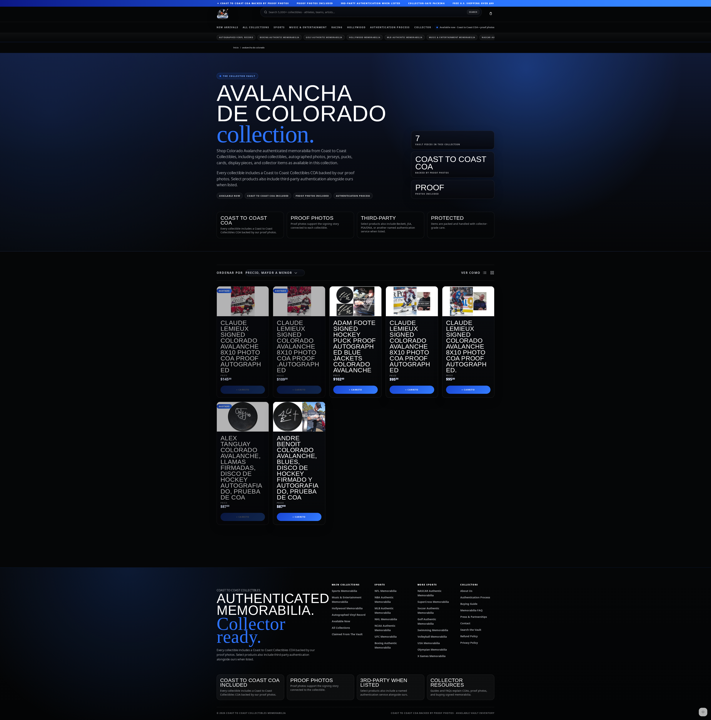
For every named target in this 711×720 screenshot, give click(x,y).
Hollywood (356, 27)
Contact (465, 623)
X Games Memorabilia (431, 656)
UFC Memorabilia (386, 636)
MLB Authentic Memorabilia (404, 37)
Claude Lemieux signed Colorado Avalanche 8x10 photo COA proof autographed (410, 346)
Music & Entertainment (308, 27)
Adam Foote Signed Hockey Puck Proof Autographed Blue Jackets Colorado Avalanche (354, 346)
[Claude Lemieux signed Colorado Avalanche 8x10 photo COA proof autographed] (412, 301)
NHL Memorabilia (386, 619)
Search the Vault (470, 630)
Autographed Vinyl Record (236, 37)
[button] (490, 14)
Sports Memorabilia (344, 591)
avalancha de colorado (253, 47)
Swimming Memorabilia (433, 630)
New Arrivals (227, 27)
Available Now (229, 195)
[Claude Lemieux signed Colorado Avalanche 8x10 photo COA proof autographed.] (468, 301)
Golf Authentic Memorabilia (324, 37)
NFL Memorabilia (385, 591)
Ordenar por (230, 273)
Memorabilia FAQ (471, 610)
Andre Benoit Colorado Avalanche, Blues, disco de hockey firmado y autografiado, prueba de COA (297, 468)
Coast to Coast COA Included (268, 195)
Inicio (236, 47)
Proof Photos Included (312, 195)
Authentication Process (390, 27)
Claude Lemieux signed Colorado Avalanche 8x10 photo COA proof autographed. (466, 346)
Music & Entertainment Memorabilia (452, 37)
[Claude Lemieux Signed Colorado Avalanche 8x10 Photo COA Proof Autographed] (243, 301)
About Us (466, 591)
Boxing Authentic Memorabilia (279, 37)
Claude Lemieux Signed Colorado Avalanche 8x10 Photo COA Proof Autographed (241, 346)
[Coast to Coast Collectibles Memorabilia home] (236, 14)
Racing (337, 27)
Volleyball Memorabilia (432, 636)
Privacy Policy (469, 642)
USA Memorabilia (429, 643)
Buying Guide (468, 604)
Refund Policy (469, 636)
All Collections (256, 27)
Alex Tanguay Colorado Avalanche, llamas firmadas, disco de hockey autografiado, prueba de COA (241, 468)
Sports (279, 27)
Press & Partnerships (473, 617)
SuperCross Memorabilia (433, 602)
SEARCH (473, 12)
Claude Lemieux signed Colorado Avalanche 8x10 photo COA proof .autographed (298, 346)
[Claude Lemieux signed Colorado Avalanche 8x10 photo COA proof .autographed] (299, 301)
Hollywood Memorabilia (364, 37)
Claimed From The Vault (347, 634)
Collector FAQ (426, 27)
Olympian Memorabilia (432, 649)
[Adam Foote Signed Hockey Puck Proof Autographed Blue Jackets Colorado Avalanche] (355, 301)
